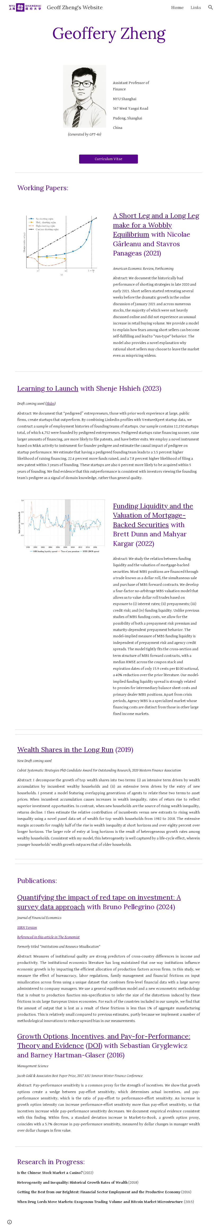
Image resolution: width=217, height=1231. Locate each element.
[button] (210, 7)
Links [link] (196, 7)
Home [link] (177, 7)
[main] (108, 33)
